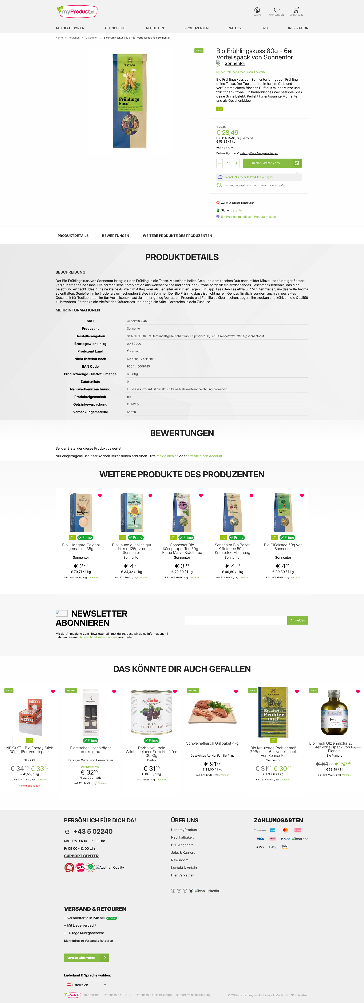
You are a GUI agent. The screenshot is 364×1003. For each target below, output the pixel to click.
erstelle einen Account (204, 456)
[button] (219, 163)
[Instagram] (179, 890)
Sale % (235, 28)
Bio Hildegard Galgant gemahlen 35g (81, 547)
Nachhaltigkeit (182, 837)
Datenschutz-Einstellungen (154, 994)
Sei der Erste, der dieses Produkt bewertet (241, 71)
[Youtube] (191, 890)
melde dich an (167, 456)
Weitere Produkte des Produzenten (177, 236)
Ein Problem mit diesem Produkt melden (248, 216)
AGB (128, 994)
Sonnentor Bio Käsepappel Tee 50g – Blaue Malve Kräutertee (182, 548)
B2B (265, 28)
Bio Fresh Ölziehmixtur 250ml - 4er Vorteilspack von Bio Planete (334, 747)
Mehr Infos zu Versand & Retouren (88, 940)
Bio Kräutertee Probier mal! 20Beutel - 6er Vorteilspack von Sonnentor (273, 751)
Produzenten (197, 28)
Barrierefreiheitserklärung (193, 994)
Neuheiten (155, 28)
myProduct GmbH (261, 995)
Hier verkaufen (225, 147)
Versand (248, 138)
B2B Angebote (182, 845)
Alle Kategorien (70, 28)
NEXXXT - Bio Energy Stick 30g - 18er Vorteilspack (29, 750)
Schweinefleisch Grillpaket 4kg (212, 743)
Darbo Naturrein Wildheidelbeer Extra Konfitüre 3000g (151, 751)
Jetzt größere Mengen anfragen (259, 153)
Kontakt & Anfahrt (184, 867)
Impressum (91, 994)
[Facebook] (173, 890)
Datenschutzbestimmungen (98, 637)
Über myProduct (184, 830)
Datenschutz (112, 994)
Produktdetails (73, 236)
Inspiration (298, 28)
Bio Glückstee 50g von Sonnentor (283, 547)
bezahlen (237, 210)
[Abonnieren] (297, 620)
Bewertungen (115, 236)
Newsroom (179, 860)
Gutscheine (115, 28)
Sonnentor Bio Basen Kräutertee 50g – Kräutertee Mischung (232, 548)
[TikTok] (185, 890)
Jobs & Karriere (183, 852)
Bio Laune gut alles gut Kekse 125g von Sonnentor (131, 548)
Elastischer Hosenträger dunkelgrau (90, 750)
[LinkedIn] (207, 890)
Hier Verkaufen (182, 875)
